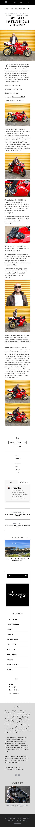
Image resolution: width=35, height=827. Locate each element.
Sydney (10, 659)
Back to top (17, 823)
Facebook (17, 458)
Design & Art (12, 619)
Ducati (12, 442)
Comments (13, 690)
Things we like (13, 664)
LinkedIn (17, 469)
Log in (11, 684)
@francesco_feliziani (18, 97)
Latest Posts (24, 482)
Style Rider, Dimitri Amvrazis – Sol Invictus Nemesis (17, 513)
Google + (17, 466)
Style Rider (10, 15)
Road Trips (11, 649)
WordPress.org (14, 693)
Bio (11, 482)
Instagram (22, 498)
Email (17, 472)
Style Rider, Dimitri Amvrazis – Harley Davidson (17, 806)
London (10, 634)
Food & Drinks (13, 624)
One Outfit (11, 644)
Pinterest (17, 463)
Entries (12, 687)
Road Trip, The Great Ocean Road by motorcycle (17, 559)
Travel (10, 670)
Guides (10, 629)
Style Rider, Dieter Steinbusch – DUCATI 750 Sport (17, 525)
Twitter (17, 461)
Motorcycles (24, 13)
